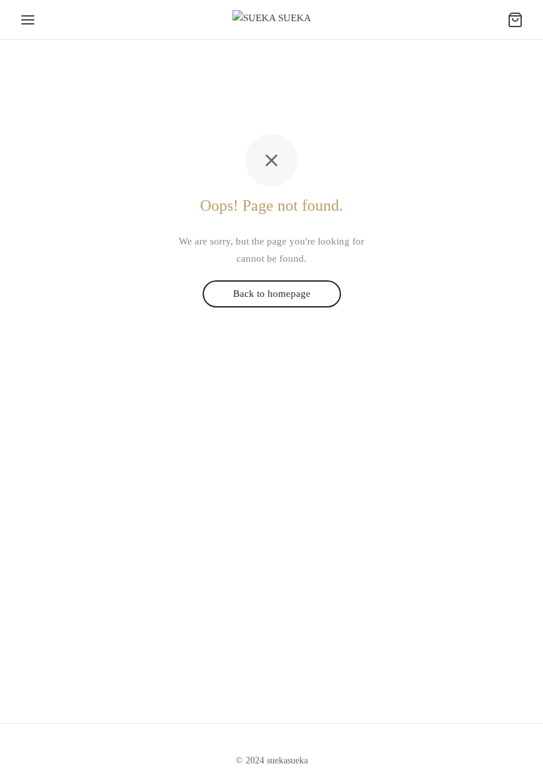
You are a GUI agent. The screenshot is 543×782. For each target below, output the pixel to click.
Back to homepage (272, 294)
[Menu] (28, 20)
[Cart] (515, 20)
